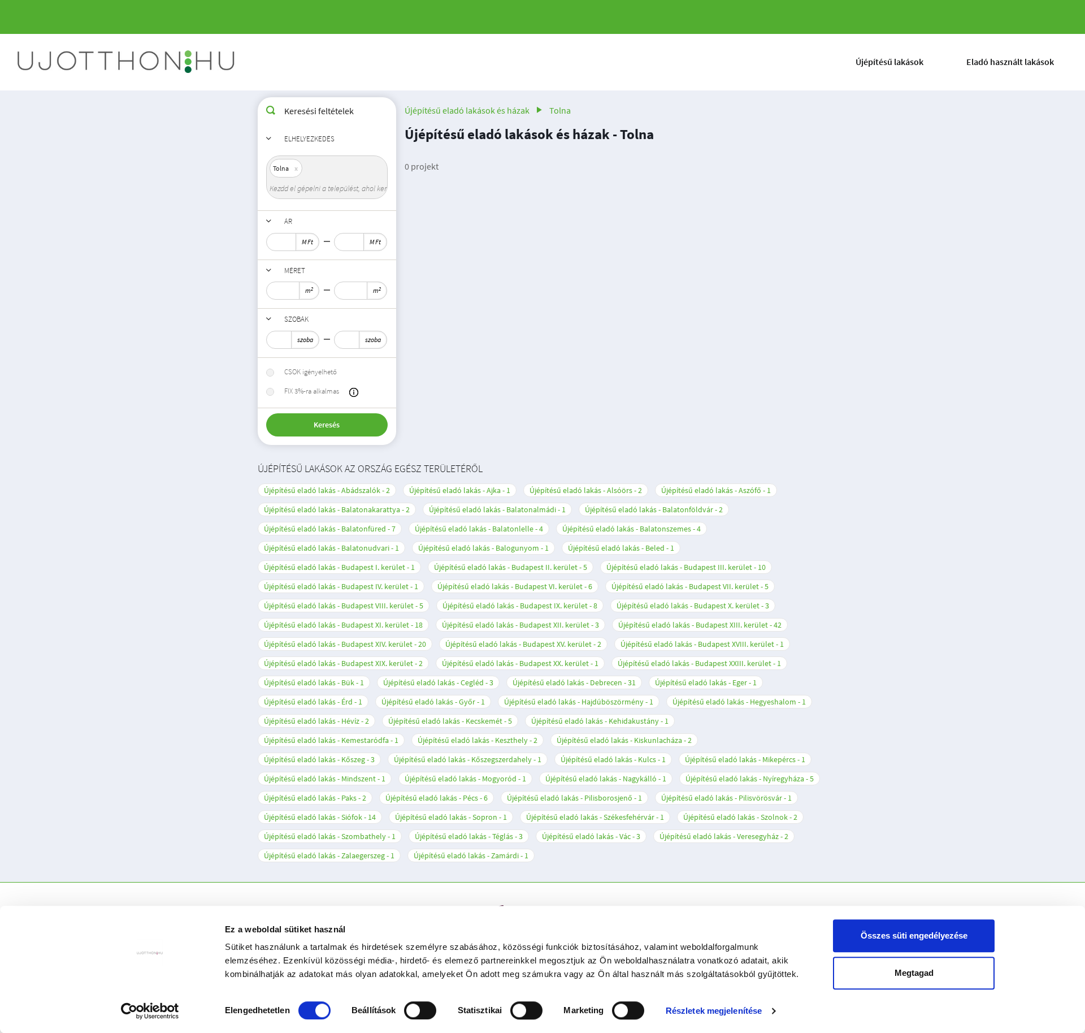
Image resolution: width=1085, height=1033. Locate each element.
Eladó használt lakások (1010, 61)
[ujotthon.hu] (127, 62)
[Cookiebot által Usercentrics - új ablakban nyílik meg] (150, 1010)
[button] (353, 392)
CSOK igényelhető (310, 372)
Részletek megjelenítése (714, 1010)
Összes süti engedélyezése (914, 935)
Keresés (327, 425)
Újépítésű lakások (889, 61)
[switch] (420, 1010)
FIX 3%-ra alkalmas (311, 391)
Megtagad (914, 973)
